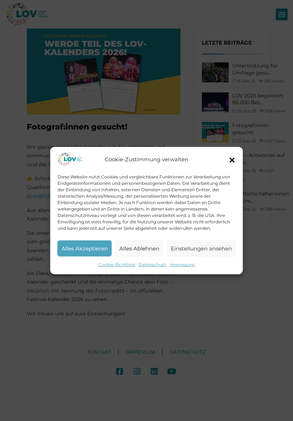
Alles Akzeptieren (84, 248)
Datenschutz (152, 264)
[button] (232, 159)
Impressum (182, 264)
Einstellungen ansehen (201, 248)
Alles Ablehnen (139, 248)
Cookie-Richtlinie (116, 264)
